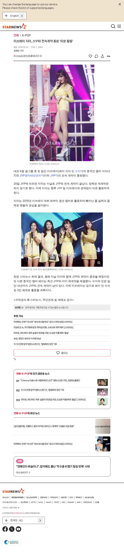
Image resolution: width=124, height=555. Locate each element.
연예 (16, 35)
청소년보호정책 (31, 497)
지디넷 (56, 502)
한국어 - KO (16, 520)
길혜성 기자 (19, 51)
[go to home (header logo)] (14, 26)
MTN (33, 502)
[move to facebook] (5, 529)
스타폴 (97, 502)
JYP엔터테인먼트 (30, 175)
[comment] (96, 56)
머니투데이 (24, 502)
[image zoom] (90, 157)
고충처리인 (43, 497)
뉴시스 (40, 502)
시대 (63, 502)
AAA (78, 502)
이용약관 (64, 497)
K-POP (26, 35)
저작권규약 (54, 497)
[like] (90, 56)
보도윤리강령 (89, 497)
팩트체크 (79, 497)
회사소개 (5, 497)
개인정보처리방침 (17, 497)
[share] (102, 56)
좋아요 (64, 353)
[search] (113, 26)
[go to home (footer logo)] (13, 491)
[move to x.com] (12, 529)
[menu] (119, 26)
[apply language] (21, 15)
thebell (70, 502)
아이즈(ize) (87, 502)
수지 (77, 171)
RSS (71, 497)
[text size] (108, 56)
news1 (48, 502)
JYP (52, 175)
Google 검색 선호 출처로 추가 (27, 56)
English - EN (17, 15)
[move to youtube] (18, 529)
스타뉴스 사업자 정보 (9, 508)
